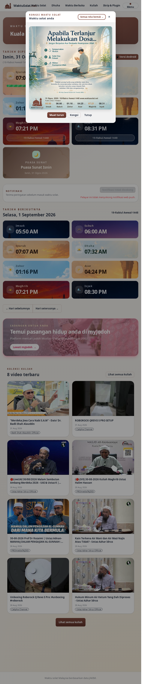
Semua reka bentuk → (92, 16)
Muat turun (57, 115)
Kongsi (74, 115)
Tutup (88, 115)
